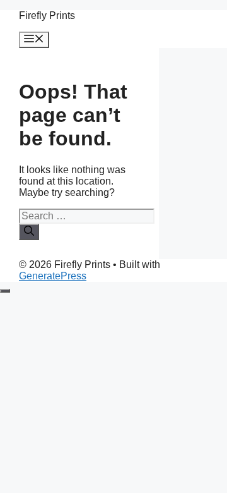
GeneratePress (52, 276)
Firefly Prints (47, 15)
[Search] (29, 232)
